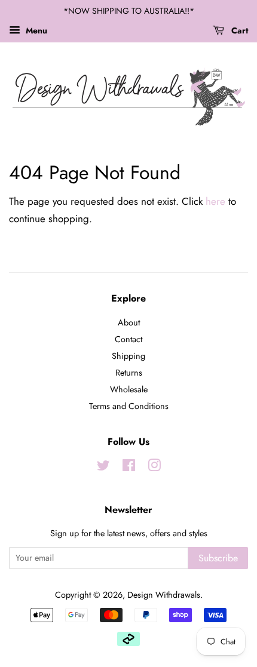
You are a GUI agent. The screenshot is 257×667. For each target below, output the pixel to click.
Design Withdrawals (163, 595)
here (215, 201)
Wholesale (129, 389)
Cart (238, 30)
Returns (128, 373)
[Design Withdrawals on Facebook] (129, 468)
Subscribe (218, 558)
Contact (128, 339)
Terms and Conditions (129, 406)
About (129, 322)
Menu (35, 30)
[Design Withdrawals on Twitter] (103, 468)
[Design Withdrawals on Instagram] (154, 468)
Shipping (128, 356)
